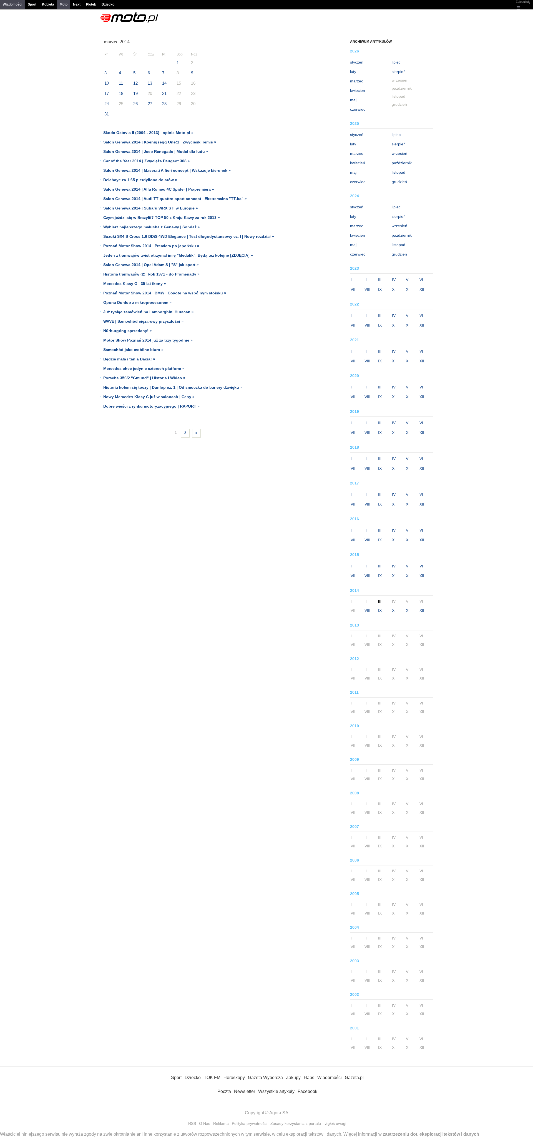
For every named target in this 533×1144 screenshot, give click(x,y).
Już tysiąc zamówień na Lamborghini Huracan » (148, 312)
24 (106, 103)
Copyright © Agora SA (266, 1112)
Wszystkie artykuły (276, 1091)
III (379, 279)
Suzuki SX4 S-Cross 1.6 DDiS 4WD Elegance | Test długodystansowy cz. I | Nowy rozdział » (188, 236)
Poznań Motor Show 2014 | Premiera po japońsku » (151, 246)
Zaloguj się (523, 1)
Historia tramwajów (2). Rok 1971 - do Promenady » (151, 274)
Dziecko (108, 4)
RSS (192, 1123)
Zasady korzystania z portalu (295, 1123)
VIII (367, 289)
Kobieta (48, 4)
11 (121, 83)
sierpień (399, 71)
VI (421, 279)
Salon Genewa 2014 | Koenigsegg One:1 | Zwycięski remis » (159, 142)
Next (77, 4)
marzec (356, 81)
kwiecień (357, 90)
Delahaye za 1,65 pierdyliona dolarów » (140, 180)
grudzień (399, 182)
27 (150, 103)
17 (106, 93)
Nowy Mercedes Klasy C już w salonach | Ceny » (149, 397)
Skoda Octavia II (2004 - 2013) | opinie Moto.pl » (148, 132)
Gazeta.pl (354, 1077)
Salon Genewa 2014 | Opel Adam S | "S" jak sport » (151, 264)
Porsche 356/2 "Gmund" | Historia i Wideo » (144, 378)
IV (394, 279)
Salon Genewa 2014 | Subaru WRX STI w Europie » (150, 208)
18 (121, 93)
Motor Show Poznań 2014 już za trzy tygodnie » (148, 340)
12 (135, 83)
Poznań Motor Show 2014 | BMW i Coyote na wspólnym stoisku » (164, 293)
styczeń (356, 62)
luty (353, 71)
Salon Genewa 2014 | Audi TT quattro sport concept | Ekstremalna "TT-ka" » (175, 198)
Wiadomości (12, 4)
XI (407, 289)
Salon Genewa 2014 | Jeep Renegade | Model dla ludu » (155, 151)
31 (106, 114)
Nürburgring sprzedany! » (127, 331)
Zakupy (293, 1077)
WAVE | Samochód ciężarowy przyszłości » (143, 321)
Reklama (221, 1123)
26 (135, 103)
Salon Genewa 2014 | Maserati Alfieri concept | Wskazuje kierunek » (167, 170)
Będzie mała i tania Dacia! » (129, 359)
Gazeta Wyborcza (265, 1077)
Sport (32, 4)
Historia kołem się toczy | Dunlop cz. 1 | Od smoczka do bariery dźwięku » (172, 387)
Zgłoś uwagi (335, 1123)
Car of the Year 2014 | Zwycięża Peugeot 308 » (146, 161)
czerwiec (357, 109)
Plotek (91, 4)
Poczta (224, 1091)
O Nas (204, 1123)
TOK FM (212, 1077)
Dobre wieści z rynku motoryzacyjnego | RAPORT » (151, 406)
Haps (309, 1077)
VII (353, 289)
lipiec (396, 62)
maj (353, 100)
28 (164, 103)
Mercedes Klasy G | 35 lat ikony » (134, 283)
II (365, 279)
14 (164, 83)
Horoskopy (234, 1077)
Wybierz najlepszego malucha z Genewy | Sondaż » (151, 227)
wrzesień (399, 153)
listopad (398, 172)
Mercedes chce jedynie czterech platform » (143, 368)
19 (135, 93)
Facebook (307, 1091)
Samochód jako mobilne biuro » (133, 349)
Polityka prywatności (249, 1123)
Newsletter (244, 1091)
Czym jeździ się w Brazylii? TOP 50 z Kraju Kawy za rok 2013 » (161, 217)
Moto (63, 4)
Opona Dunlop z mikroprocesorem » (137, 302)
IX (380, 289)
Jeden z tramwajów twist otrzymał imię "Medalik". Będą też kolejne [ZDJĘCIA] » (178, 255)
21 (164, 93)
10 (106, 83)
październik (402, 163)
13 (150, 83)
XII (421, 289)
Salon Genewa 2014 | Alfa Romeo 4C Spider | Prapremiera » (158, 189)
